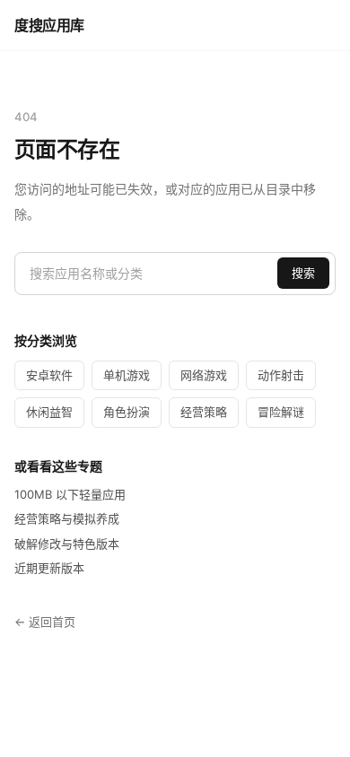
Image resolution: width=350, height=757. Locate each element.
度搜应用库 (49, 25)
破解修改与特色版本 (66, 543)
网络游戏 (203, 375)
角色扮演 (126, 412)
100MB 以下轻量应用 (70, 494)
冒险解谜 (281, 412)
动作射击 (281, 375)
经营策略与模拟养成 (66, 518)
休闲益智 (49, 412)
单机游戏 (126, 375)
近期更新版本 (49, 568)
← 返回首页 (44, 621)
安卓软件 (49, 375)
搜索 (303, 272)
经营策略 (203, 412)
